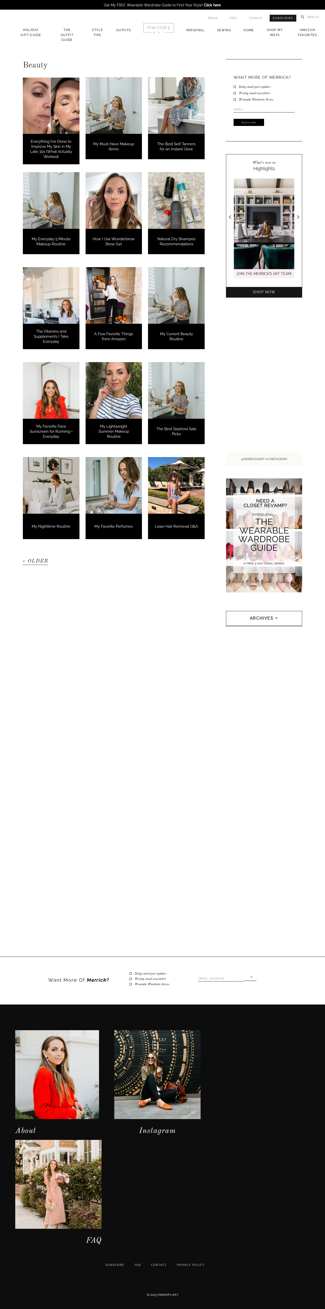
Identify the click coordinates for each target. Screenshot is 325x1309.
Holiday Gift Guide (31, 32)
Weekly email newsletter (254, 93)
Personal (195, 30)
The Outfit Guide (67, 35)
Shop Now (264, 292)
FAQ (233, 18)
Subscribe (283, 18)
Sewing (224, 30)
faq (138, 1265)
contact (159, 1265)
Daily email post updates (254, 87)
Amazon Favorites (307, 32)
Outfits (123, 30)
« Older (35, 561)
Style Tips (97, 32)
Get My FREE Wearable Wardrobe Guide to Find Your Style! (162, 5)
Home (248, 30)
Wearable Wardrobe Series (256, 99)
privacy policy (191, 1265)
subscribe (115, 1265)
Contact (255, 18)
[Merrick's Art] (158, 28)
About (213, 18)
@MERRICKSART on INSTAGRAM (264, 459)
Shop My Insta (275, 32)
